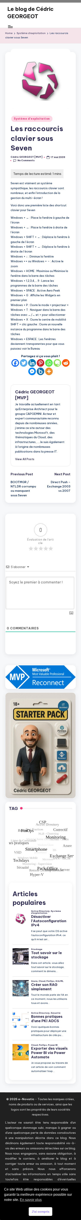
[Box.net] (40, 371)
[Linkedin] (32, 363)
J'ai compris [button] (40, 1211)
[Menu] (10, 26)
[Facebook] (15, 363)
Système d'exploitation (32, 118)
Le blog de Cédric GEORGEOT (30, 13)
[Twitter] (23, 363)
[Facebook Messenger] (32, 371)
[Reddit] (66, 363)
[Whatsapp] (49, 363)
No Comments (26, 160)
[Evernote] (57, 363)
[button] (24, 459)
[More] (49, 371)
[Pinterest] (40, 363)
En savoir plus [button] (31, 1200)
